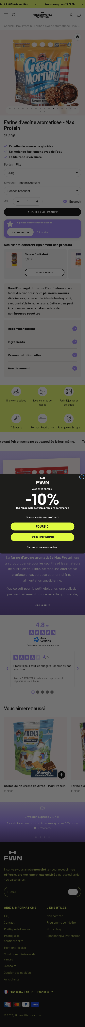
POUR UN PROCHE (42, 537)
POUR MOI (42, 526)
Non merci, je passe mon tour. (42, 546)
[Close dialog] (82, 477)
